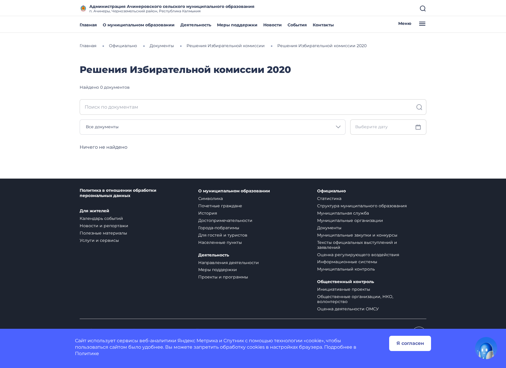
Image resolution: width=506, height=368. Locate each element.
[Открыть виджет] (486, 348)
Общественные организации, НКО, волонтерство (355, 299)
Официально (331, 191)
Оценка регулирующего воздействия (358, 254)
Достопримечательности (225, 220)
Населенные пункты (220, 242)
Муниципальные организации (350, 220)
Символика (210, 198)
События (297, 25)
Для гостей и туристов (222, 235)
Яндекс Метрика (197, 340)
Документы (329, 227)
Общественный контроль (345, 281)
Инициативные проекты (343, 289)
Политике (87, 353)
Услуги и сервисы (99, 240)
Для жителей (94, 210)
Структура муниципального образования (362, 205)
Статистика (329, 198)
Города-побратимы (218, 227)
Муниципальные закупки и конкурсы (357, 235)
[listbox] (213, 127)
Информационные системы (347, 261)
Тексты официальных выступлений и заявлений (357, 245)
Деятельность (195, 25)
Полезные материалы (103, 233)
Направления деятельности (228, 262)
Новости (272, 25)
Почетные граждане (220, 205)
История (207, 213)
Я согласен (410, 343)
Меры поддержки (237, 25)
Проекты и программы (223, 277)
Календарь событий (101, 218)
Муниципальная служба (343, 213)
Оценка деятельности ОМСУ (348, 308)
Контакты (323, 25)
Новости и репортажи (104, 225)
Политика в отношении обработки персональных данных (118, 193)
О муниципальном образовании (139, 25)
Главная (88, 25)
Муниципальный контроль (346, 269)
